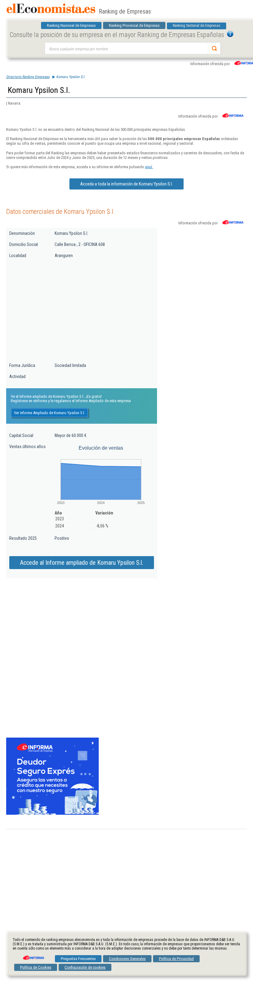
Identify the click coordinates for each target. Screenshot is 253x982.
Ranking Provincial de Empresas (134, 25)
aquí (149, 166)
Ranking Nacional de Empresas (71, 25)
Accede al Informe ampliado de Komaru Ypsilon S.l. (81, 562)
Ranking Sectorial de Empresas (196, 25)
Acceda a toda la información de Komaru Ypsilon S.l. (126, 184)
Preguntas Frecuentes (78, 958)
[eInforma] (33, 955)
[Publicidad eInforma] (52, 813)
